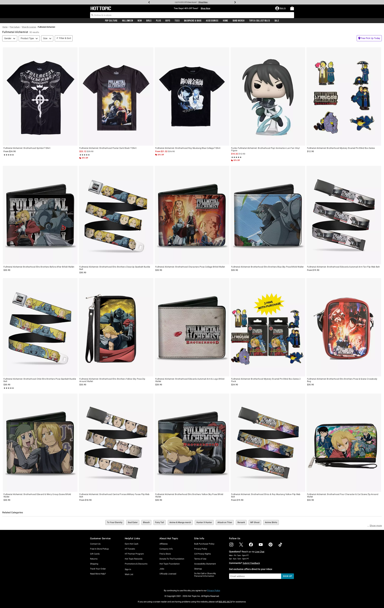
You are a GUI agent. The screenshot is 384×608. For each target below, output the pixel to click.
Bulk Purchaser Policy (204, 544)
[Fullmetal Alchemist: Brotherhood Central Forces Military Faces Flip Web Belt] (116, 443)
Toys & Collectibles (259, 20)
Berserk (241, 522)
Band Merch (238, 20)
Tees (177, 20)
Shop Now (202, 2)
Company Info (166, 549)
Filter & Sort (65, 38)
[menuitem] (292, 8)
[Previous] (149, 2)
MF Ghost (255, 522)
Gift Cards (95, 554)
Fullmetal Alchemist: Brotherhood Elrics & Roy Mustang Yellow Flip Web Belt (265, 495)
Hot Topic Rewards (133, 559)
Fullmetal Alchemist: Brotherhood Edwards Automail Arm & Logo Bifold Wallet (189, 380)
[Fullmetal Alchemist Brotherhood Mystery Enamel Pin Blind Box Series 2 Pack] (268, 327)
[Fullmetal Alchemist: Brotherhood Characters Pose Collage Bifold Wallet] (192, 215)
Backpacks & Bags (193, 20)
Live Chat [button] (259, 551)
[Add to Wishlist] (74, 50)
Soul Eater (133, 522)
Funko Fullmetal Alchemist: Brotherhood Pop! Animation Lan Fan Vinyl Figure (265, 149)
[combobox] (192, 15)
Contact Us (95, 544)
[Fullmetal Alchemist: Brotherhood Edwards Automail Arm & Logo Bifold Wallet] (192, 327)
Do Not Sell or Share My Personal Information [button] (205, 574)
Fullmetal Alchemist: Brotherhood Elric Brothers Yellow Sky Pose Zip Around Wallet (112, 380)
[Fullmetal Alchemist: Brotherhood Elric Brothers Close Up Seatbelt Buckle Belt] (116, 215)
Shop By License (29, 27)
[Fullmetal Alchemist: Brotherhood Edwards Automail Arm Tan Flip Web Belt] (343, 215)
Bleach (146, 522)
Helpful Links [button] (132, 538)
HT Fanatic (130, 549)
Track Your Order (98, 569)
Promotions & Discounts (136, 564)
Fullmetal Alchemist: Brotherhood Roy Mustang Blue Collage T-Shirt (188, 148)
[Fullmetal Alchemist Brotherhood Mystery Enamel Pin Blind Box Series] (343, 96)
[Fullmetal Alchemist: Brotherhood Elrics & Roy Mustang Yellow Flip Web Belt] (268, 443)
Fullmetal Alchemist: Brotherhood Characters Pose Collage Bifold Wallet (190, 267)
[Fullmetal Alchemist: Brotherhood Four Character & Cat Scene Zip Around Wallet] (343, 443)
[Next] (235, 2)
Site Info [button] (199, 538)
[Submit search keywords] (92, 15)
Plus (158, 20)
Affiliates (163, 544)
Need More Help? (98, 574)
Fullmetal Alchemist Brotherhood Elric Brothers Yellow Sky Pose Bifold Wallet (189, 495)
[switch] (369, 38)
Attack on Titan (224, 522)
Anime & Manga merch (180, 522)
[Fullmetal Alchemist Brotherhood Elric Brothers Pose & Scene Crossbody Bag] (343, 327)
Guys (167, 20)
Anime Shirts (271, 522)
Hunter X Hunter (204, 522)
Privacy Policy (200, 549)
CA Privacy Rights (202, 554)
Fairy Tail (159, 522)
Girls (149, 20)
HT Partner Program (134, 554)
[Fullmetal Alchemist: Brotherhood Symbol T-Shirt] (40, 96)
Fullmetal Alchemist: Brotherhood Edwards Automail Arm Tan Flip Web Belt (343, 267)
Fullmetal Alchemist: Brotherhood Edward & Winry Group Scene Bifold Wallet (37, 495)
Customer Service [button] (100, 538)
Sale (276, 20)
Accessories (212, 20)
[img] (231, 544)
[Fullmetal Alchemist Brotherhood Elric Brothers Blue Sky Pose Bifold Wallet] (268, 215)
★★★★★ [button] (8, 155)
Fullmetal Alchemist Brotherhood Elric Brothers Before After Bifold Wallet (38, 267)
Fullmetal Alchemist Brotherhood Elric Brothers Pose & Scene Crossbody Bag (342, 380)
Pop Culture (111, 20)
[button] (281, 8)
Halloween (127, 20)
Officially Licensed (167, 574)
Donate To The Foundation (171, 559)
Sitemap (198, 569)
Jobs (161, 569)
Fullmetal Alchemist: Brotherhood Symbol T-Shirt (26, 148)
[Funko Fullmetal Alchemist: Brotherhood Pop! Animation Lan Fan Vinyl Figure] (268, 96)
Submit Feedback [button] (251, 563)
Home (225, 20)
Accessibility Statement (205, 564)
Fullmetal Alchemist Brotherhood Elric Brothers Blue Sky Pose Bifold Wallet (267, 267)
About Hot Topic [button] (168, 538)
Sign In (128, 569)
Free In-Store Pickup (99, 549)
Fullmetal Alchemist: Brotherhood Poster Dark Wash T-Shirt (108, 148)
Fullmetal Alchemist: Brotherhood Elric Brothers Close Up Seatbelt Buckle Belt (114, 268)
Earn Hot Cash (131, 544)
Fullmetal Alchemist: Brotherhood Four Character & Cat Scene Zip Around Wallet (342, 495)
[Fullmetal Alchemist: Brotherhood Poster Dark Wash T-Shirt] (116, 96)
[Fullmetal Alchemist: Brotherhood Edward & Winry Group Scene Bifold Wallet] (40, 443)
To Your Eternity (114, 522)
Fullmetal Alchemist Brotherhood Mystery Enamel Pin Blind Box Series (341, 148)
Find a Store (165, 554)
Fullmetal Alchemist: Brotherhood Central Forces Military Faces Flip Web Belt (114, 495)
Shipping (94, 564)
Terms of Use (200, 559)
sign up (287, 576)
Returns (93, 559)
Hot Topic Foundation (169, 564)
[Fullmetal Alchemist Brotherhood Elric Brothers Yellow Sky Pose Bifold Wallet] (192, 443)
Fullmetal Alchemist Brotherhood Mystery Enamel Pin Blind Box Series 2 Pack (266, 380)
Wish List (129, 574)
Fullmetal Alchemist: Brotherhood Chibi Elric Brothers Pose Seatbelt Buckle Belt (39, 380)
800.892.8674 (225, 601)
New (140, 20)
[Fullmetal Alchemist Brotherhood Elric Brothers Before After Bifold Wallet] (40, 215)
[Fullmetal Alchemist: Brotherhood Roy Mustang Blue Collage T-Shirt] (192, 96)
